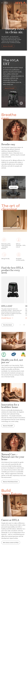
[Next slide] (24, 324)
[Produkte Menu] (2, 2)
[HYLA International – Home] (21, 3)
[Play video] (21, 103)
